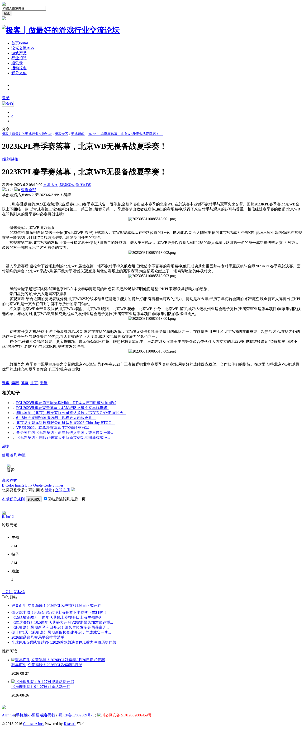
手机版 (21, 715)
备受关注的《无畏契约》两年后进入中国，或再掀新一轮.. (64, 433)
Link (28, 485)
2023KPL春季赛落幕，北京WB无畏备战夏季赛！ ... (125, 134)
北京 (34, 383)
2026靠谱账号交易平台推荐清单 (38, 637)
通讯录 (17, 63)
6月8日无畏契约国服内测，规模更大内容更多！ (56, 418)
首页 (19, 43)
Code (47, 485)
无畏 (44, 383)
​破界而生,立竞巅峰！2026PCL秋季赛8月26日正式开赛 (56, 606)
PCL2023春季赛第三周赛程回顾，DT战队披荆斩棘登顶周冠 (66, 403)
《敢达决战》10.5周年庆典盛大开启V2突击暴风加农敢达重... (62, 622)
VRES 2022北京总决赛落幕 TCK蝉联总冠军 (52, 428)
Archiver (8, 715)
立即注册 (62, 490)
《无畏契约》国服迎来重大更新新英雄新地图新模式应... (63, 438)
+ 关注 (7, 592)
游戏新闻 (78, 134)
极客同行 (47, 715)
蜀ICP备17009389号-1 (76, 715)
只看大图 (50, 185)
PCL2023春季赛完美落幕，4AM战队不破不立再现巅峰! (62, 408)
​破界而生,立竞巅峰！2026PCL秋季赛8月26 (46, 665)
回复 (6, 446)
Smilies (57, 485)
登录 (6, 98)
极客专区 (61, 134)
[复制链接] (10, 159)
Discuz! (70, 724)
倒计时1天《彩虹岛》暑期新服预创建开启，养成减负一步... (61, 632)
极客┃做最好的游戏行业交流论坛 (27, 134)
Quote (38, 485)
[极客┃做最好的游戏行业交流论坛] (61, 30)
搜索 (7, 13)
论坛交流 (22, 48)
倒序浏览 (83, 185)
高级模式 (9, 480)
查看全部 (28, 190)
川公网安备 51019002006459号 (126, 715)
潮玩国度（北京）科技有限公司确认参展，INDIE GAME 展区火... (71, 413)
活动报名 (19, 68)
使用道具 (9, 455)
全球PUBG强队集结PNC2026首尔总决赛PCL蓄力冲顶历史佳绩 (63, 642)
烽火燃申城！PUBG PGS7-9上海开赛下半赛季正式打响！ (59, 612)
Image (19, 485)
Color (9, 485)
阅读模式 (67, 185)
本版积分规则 (13, 499)
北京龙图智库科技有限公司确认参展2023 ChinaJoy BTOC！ (65, 423)
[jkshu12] (4, 513)
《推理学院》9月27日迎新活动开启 (40, 687)
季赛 (15, 383)
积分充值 (19, 73)
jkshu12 (8, 517)
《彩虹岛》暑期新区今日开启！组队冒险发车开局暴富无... (60, 627)
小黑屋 (33, 715)
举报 (22, 455)
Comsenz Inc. (33, 724)
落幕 (24, 383)
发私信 (19, 592)
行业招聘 (19, 58)
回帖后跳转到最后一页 (67, 499)
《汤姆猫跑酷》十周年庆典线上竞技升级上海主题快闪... (58, 617)
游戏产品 (19, 53)
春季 (6, 383)
